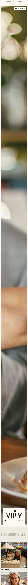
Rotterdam (8, 2)
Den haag (14, 2)
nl (12, 4)
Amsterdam (19, 2)
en (15, 4)
